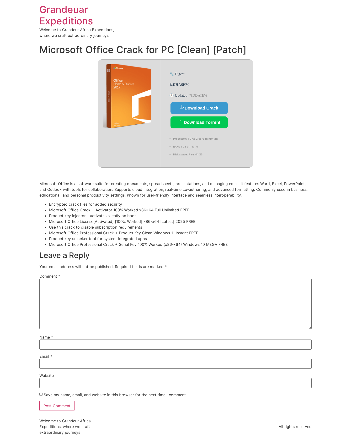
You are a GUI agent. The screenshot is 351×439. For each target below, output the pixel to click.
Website (46, 375)
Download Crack (201, 108)
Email (45, 356)
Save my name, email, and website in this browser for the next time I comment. (115, 395)
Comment (49, 276)
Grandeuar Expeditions (66, 15)
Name (46, 337)
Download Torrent (201, 122)
